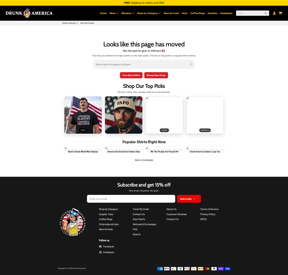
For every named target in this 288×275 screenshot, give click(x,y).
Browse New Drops (156, 75)
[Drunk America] (74, 222)
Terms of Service (209, 208)
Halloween (226, 13)
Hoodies (213, 13)
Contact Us (139, 214)
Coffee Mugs (197, 13)
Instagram (108, 252)
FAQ (135, 229)
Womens (127, 13)
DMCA (203, 219)
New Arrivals (171, 13)
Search (137, 234)
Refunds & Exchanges (144, 224)
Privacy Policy (207, 214)
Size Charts (139, 219)
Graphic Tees (106, 214)
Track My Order (141, 208)
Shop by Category (148, 13)
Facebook (108, 246)
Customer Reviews (176, 214)
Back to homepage (144, 159)
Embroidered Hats (109, 224)
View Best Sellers (131, 75)
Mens (113, 13)
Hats (185, 13)
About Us (171, 208)
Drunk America (69, 23)
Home (103, 13)
